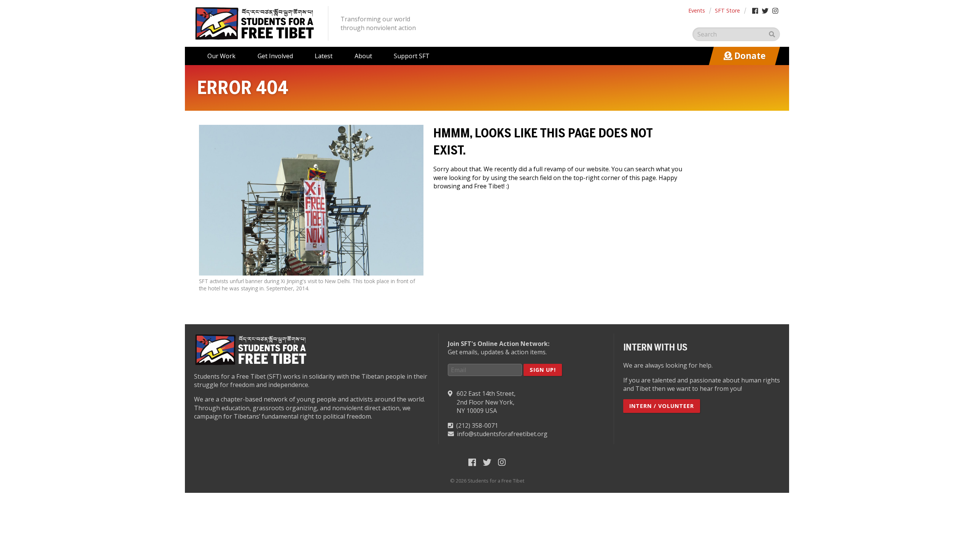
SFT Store (727, 10)
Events (696, 10)
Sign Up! (543, 369)
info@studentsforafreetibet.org (502, 434)
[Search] (772, 34)
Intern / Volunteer (661, 405)
